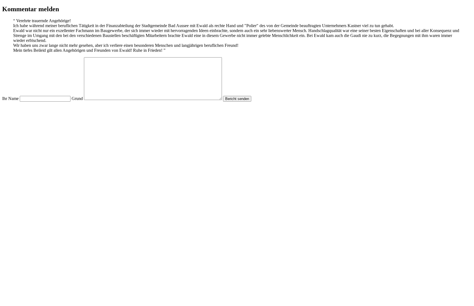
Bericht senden (237, 99)
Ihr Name (10, 98)
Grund (77, 98)
